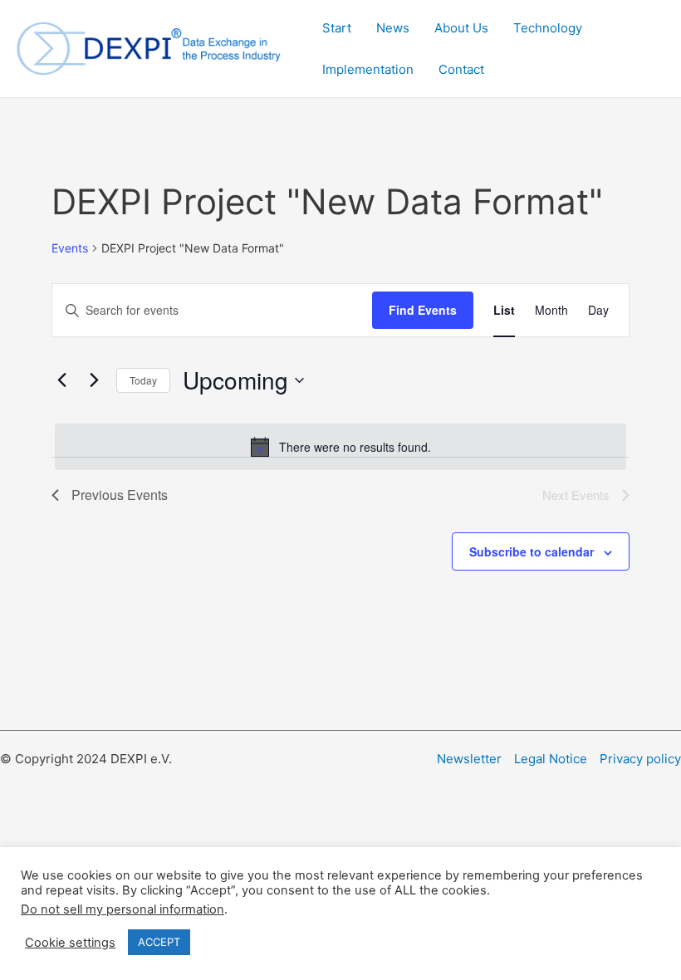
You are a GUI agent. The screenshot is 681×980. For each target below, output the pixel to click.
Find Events (423, 309)
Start (336, 28)
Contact (461, 69)
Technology (547, 28)
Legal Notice (550, 759)
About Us (461, 28)
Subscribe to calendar (531, 551)
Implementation (368, 69)
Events (69, 248)
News (392, 28)
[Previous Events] (61, 380)
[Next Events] (94, 380)
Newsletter (469, 759)
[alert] (340, 447)
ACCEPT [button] (159, 941)
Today (143, 380)
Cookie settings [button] (70, 942)
